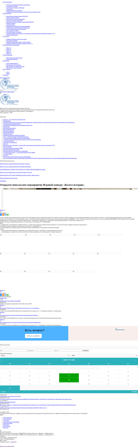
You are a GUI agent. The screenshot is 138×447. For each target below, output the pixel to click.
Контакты (6, 75)
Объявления (3, 298)
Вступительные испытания (13, 32)
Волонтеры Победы (8, 131)
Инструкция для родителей (13, 68)
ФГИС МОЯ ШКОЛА (12, 63)
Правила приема (10, 23)
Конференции (7, 121)
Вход (1, 77)
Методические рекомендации (14, 58)
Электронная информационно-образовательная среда (17, 125)
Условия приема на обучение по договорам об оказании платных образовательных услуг (30, 33)
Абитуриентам (7, 13)
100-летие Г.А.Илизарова (10, 142)
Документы (9, 9)
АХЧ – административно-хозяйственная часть (15, 136)
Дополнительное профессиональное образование (16, 138)
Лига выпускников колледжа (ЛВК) (13, 148)
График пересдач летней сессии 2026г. (10, 301)
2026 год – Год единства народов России (14, 119)
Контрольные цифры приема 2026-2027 (17, 16)
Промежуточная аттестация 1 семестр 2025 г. (18, 42)
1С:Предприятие (7, 154)
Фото (7, 72)
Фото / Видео (6, 69)
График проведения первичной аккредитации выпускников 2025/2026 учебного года (23, 407)
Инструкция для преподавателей (15, 66)
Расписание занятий (11, 40)
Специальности (10, 25)
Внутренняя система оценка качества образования (17, 156)
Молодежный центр (8, 129)
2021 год (8, 47)
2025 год (8, 53)
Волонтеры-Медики (8, 132)
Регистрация (6, 77)
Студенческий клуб (8, 141)
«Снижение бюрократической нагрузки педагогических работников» (22, 139)
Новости (2, 210)
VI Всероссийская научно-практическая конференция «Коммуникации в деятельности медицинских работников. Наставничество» (39, 122)
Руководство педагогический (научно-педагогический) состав (23, 12)
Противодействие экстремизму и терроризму (15, 151)
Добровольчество (8, 134)
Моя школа (6, 60)
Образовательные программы (11, 45)
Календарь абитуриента (12, 17)
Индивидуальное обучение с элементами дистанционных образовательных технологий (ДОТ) (29, 145)
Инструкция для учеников (13, 65)
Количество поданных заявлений (15, 19)
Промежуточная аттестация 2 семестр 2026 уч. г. (19, 43)
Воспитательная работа (9, 128)
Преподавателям (7, 55)
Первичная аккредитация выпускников (14, 135)
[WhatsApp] (8, 215)
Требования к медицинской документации (18, 27)
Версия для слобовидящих (7, 91)
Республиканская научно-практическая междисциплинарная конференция (20, 322)
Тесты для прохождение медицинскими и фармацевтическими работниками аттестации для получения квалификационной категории (40, 158)
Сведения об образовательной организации (18, 4)
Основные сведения (11, 6)
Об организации (7, 2)
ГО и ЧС (5, 155)
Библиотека (6, 126)
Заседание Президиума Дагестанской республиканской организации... (19, 315)
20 (69, 380)
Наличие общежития (12, 35)
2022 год (8, 49)
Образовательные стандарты (14, 10)
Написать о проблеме (33, 336)
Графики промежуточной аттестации (16, 39)
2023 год (8, 50)
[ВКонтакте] (1, 215)
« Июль (3, 391)
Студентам (6, 36)
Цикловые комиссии (12, 59)
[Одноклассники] (3, 215)
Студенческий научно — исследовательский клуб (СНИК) (19, 152)
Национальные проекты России (12, 123)
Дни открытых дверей (12, 30)
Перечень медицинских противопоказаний (18, 26)
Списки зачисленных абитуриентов (16, 29)
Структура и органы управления (15, 7)
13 (69, 375)
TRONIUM (13, 442)
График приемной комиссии (7, 402)
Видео (8, 73)
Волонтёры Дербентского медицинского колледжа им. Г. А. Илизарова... (20, 308)
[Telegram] (5, 215)
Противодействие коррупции (11, 149)
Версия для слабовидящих (7, 446)
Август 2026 (69, 360)
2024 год (8, 52)
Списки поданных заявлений (14, 20)
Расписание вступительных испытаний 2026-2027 (20, 22)
